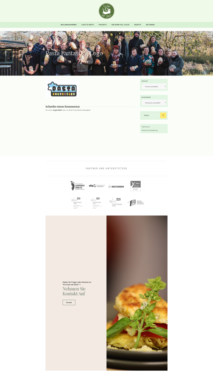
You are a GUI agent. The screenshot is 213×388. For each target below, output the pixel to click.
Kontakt (69, 302)
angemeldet (57, 110)
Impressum (146, 126)
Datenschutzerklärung (150, 130)
